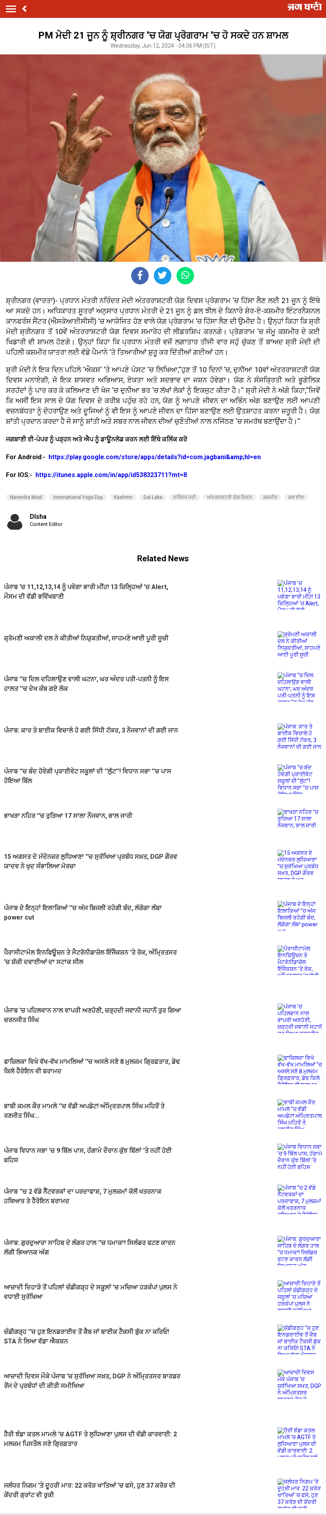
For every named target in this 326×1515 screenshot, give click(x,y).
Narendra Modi (26, 497)
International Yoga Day (78, 497)
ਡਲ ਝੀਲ (296, 497)
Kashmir (123, 497)
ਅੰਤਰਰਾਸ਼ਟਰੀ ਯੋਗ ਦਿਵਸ (229, 497)
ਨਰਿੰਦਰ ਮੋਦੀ (184, 497)
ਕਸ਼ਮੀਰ (270, 497)
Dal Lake (153, 497)
